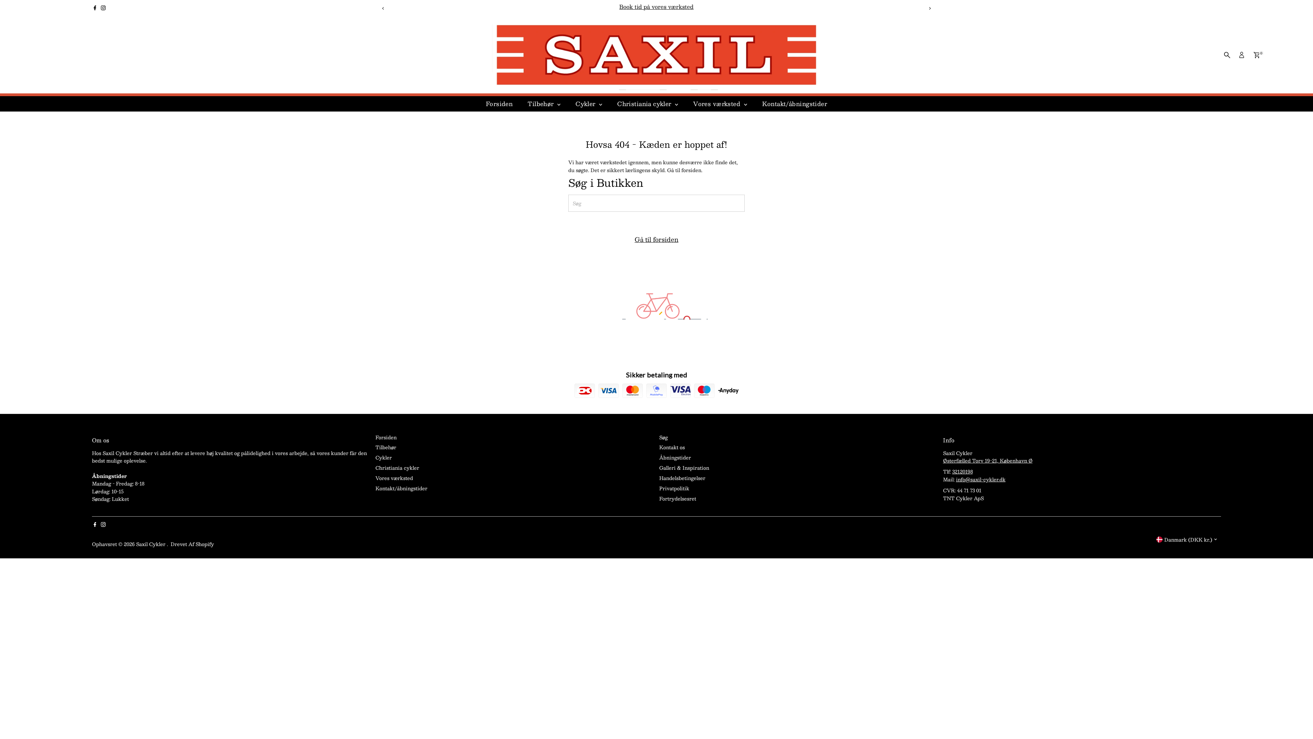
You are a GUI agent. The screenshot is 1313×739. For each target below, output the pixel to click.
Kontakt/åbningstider (794, 103)
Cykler (586, 103)
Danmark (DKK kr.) (1188, 539)
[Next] (930, 8)
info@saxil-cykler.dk (981, 479)
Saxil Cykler (151, 544)
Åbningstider (675, 457)
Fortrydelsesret (677, 498)
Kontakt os (672, 447)
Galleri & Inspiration (684, 468)
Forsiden (499, 103)
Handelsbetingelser (682, 478)
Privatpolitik (674, 488)
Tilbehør (542, 103)
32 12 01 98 (681, 6)
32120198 (962, 471)
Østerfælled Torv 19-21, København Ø (988, 460)
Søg (663, 437)
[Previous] (383, 8)
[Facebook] (95, 8)
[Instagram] (103, 8)
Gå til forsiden (656, 239)
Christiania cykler (645, 103)
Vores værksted (717, 103)
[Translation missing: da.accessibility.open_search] (1227, 55)
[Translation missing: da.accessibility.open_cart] (1256, 55)
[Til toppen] (1299, 720)
